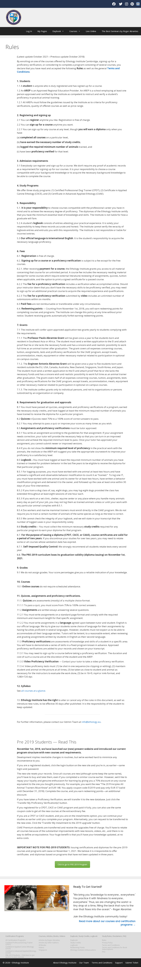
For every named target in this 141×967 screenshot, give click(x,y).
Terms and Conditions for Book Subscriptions (114, 948)
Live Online (91, 31)
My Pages (42, 31)
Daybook (56, 31)
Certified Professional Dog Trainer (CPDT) (19, 943)
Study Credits (75, 942)
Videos (41, 947)
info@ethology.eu (91, 721)
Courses (73, 31)
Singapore (43, 950)
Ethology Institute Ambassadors (83, 950)
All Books (42, 945)
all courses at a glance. (33, 690)
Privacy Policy (107, 942)
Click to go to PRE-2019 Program (72, 864)
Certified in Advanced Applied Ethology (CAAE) (21, 952)
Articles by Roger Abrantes (49, 940)
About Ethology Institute (64, 962)
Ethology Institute (20, 962)
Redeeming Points (77, 947)
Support (119, 962)
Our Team (84, 962)
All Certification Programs (16, 940)
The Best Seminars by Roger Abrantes (120, 31)
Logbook (74, 945)
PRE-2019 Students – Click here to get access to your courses (20, 956)
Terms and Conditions (111, 945)
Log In (29, 31)
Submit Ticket (131, 962)
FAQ (103, 952)
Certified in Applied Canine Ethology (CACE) (20, 948)
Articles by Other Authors (49, 942)
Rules (104, 940)
